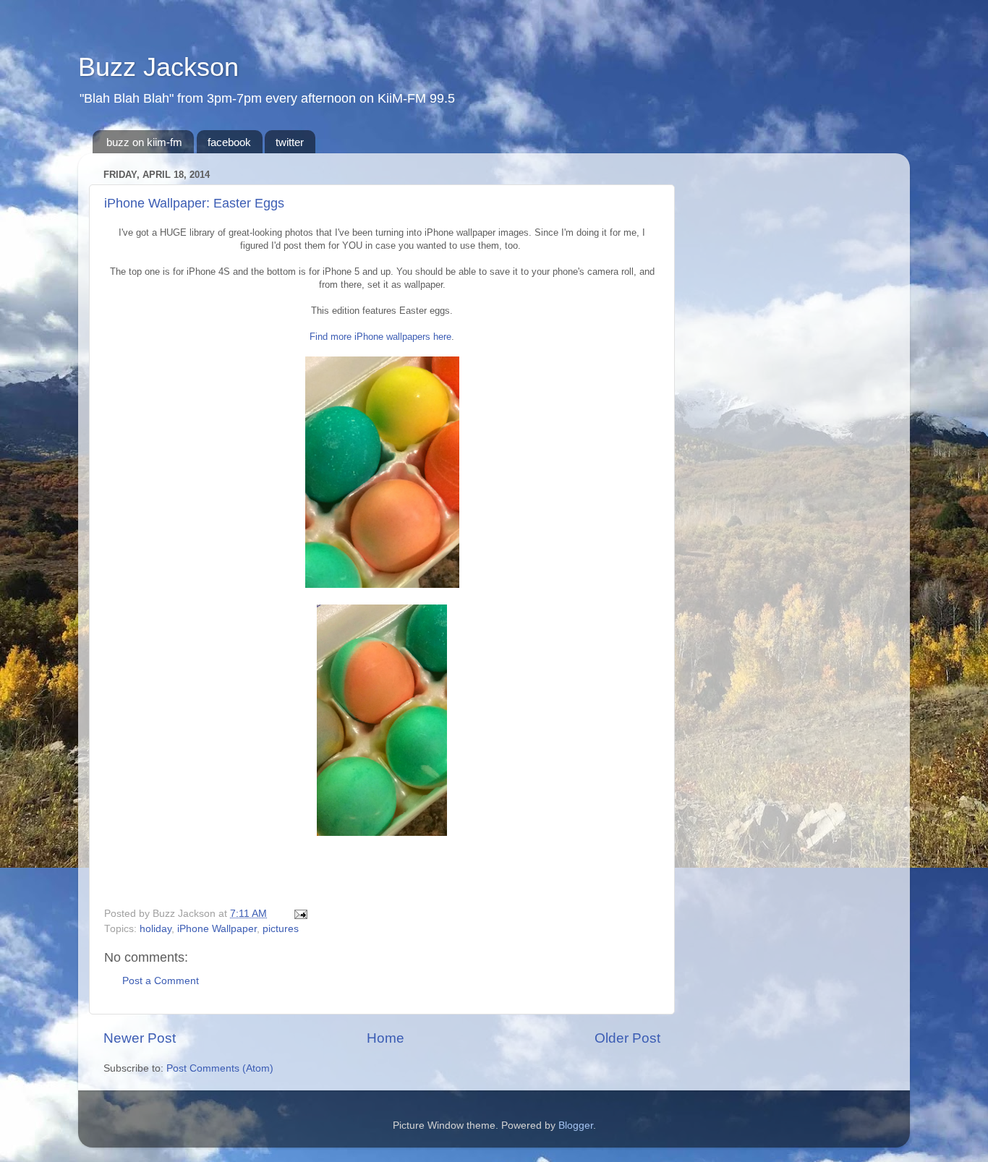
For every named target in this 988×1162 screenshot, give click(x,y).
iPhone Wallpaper (217, 928)
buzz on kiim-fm (144, 142)
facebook (229, 142)
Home (385, 1038)
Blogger (575, 1125)
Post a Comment (160, 980)
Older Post (627, 1038)
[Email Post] (298, 913)
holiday (155, 928)
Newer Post (139, 1038)
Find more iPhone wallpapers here (380, 336)
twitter (290, 142)
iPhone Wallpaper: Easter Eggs (194, 203)
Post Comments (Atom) (219, 1068)
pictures (281, 928)
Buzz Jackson (158, 67)
